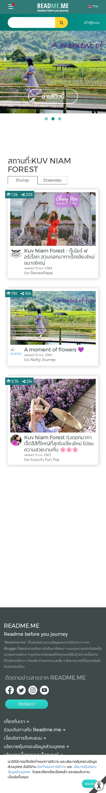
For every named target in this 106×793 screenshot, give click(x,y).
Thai (95, 6)
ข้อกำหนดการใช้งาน (51, 766)
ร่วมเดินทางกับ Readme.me (33, 730)
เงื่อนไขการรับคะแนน (23, 738)
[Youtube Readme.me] (44, 692)
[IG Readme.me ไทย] (32, 692)
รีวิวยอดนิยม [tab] (52, 180)
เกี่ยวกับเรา (15, 721)
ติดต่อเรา (26, 704)
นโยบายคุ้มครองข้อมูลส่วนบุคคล (35, 746)
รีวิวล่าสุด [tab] (22, 180)
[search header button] (61, 22)
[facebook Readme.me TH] (9, 692)
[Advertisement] (53, 535)
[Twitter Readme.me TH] (21, 692)
